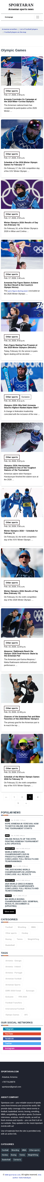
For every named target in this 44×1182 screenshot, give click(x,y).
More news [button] (9, 911)
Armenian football (13, 979)
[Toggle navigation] (37, 17)
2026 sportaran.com (13, 1175)
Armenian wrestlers (9, 29)
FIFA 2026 (23, 997)
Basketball (10, 945)
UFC (26, 1015)
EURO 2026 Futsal (13, 991)
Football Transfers (14, 1003)
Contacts (17, 1160)
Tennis (19, 939)
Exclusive (9, 997)
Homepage (9, 17)
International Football (15, 1009)
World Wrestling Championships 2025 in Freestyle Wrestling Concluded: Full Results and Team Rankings (22, 856)
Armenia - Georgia (13, 961)
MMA (7, 820)
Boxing (8, 866)
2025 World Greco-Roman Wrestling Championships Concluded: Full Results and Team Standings (22, 887)
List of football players (29, 29)
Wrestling (10, 848)
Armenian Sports (13, 985)
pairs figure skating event (18, 291)
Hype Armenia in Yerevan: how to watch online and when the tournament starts (21, 826)
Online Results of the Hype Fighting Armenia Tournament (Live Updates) (21, 841)
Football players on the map (15, 32)
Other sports (11, 933)
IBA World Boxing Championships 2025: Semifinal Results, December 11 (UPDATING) (21, 902)
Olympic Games (12, 1015)
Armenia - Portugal (14, 973)
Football (9, 927)
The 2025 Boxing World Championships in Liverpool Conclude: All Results (20, 872)
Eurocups (30, 991)
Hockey (25, 933)
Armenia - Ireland (13, 967)
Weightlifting (33, 939)
